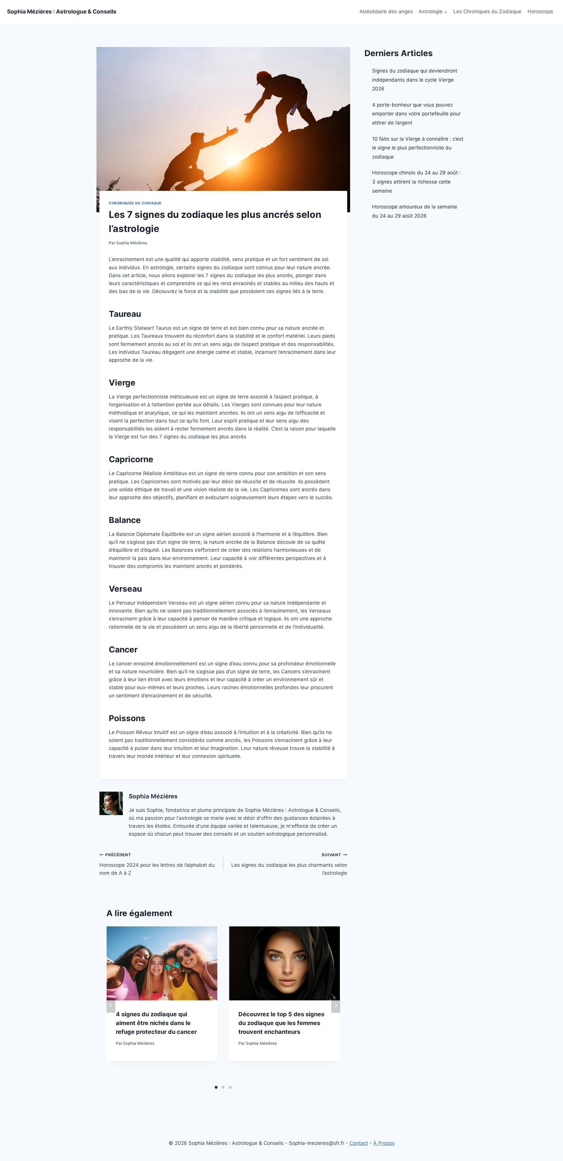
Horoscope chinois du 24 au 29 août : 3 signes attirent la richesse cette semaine (416, 182)
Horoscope (540, 11)
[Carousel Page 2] (223, 1087)
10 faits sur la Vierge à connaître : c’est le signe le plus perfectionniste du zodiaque (417, 148)
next (335, 1005)
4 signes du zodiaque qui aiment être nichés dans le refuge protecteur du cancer (156, 1023)
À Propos (384, 1143)
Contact (359, 1143)
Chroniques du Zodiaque (135, 203)
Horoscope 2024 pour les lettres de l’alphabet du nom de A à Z (157, 864)
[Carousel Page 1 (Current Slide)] (216, 1087)
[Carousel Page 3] (230, 1087)
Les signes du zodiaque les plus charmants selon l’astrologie (289, 864)
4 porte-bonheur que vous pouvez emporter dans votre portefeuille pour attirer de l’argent (416, 114)
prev (110, 1005)
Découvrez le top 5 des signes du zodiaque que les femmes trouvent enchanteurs (281, 1023)
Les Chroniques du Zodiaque (487, 11)
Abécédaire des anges (386, 11)
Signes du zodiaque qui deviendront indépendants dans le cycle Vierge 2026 (414, 80)
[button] (445, 12)
